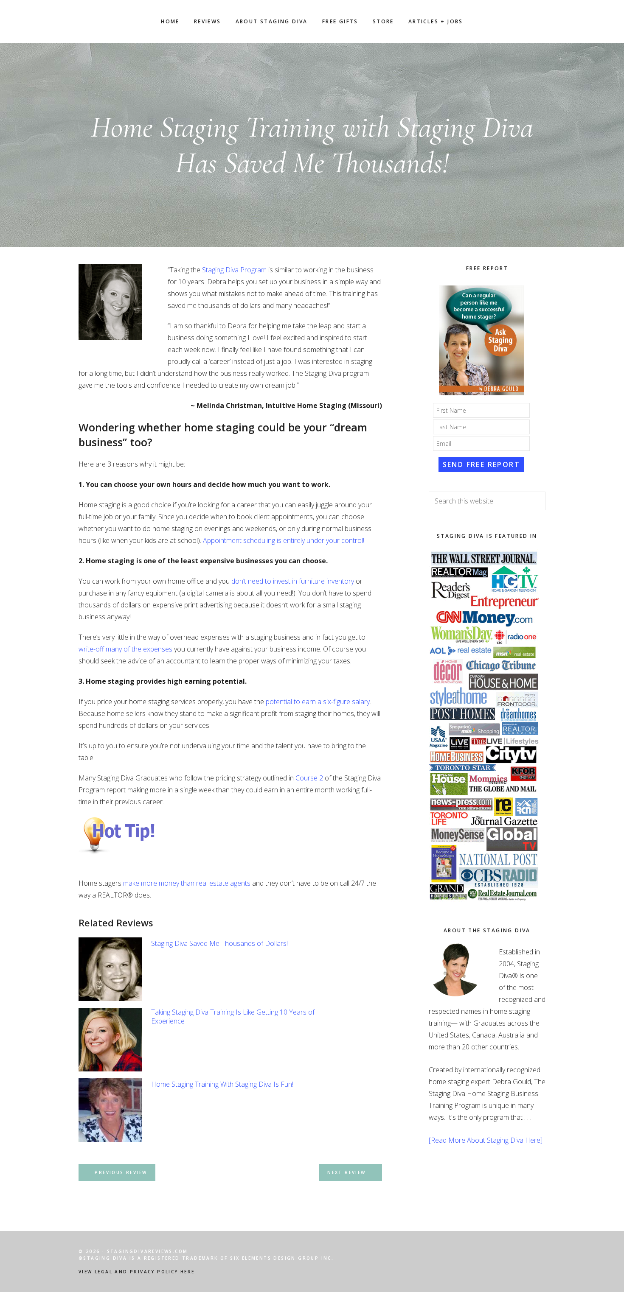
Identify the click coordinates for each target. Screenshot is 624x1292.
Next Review (346, 1172)
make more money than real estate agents (186, 883)
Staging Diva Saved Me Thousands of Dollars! (219, 943)
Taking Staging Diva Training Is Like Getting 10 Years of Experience (233, 1016)
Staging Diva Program (234, 269)
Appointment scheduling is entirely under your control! (283, 540)
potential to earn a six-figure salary (318, 701)
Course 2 (309, 778)
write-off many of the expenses (125, 649)
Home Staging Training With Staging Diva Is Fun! (222, 1084)
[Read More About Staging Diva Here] (485, 1140)
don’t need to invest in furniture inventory (292, 581)
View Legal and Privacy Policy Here (137, 1272)
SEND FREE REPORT (481, 464)
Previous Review (121, 1172)
